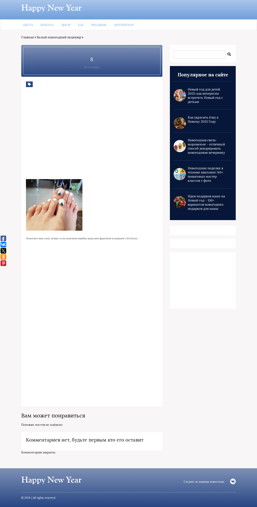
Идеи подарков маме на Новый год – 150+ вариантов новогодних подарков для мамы (206, 202)
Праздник (99, 25)
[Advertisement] (80, 136)
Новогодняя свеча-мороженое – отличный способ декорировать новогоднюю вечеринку (206, 146)
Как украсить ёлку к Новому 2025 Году (203, 119)
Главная (27, 37)
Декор (66, 25)
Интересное (124, 25)
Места (28, 25)
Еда (80, 25)
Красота (47, 25)
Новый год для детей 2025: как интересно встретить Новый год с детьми (205, 95)
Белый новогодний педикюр (59, 37)
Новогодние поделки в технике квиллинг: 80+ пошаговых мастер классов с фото (205, 174)
